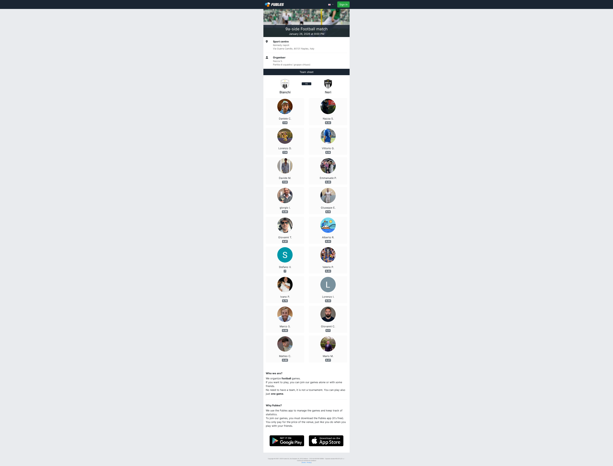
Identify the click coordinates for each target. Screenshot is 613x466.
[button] (331, 4)
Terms (304, 462)
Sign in (343, 4)
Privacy (309, 462)
